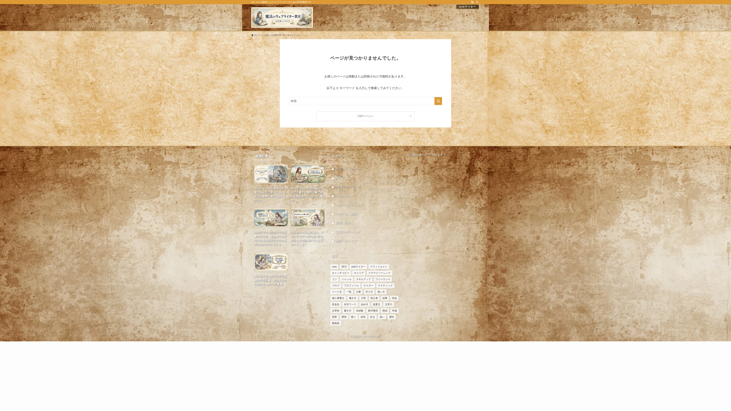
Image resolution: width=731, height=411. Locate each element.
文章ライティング (348, 232)
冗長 (363, 298)
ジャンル (346, 279)
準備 (394, 310)
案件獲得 (373, 310)
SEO (344, 266)
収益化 (335, 304)
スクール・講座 (346, 214)
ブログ (335, 285)
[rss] (472, 2)
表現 (363, 316)
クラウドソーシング (379, 273)
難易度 (335, 323)
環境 (344, 316)
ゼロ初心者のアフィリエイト (426, 154)
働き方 (352, 298)
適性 (391, 316)
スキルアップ (363, 279)
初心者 (374, 298)
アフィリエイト (378, 266)
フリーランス (382, 279)
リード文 (337, 291)
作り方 (369, 291)
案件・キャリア (346, 241)
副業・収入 (343, 223)
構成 (384, 310)
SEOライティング (348, 187)
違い (382, 316)
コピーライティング (349, 205)
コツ (334, 279)
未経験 (359, 310)
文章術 (335, 310)
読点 (372, 316)
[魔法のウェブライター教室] (282, 17)
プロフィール (351, 285)
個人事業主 (338, 298)
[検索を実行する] (438, 101)
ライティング (385, 285)
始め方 (364, 304)
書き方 (347, 310)
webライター (345, 196)
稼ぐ (353, 316)
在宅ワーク (350, 304)
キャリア (359, 273)
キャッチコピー (340, 273)
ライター (368, 285)
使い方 (381, 291)
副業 (384, 298)
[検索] (477, 2)
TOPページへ (365, 116)
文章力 (388, 304)
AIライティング (346, 168)
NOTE (340, 177)
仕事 (358, 291)
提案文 (376, 304)
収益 (394, 298)
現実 (334, 316)
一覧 (348, 291)
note (334, 266)
